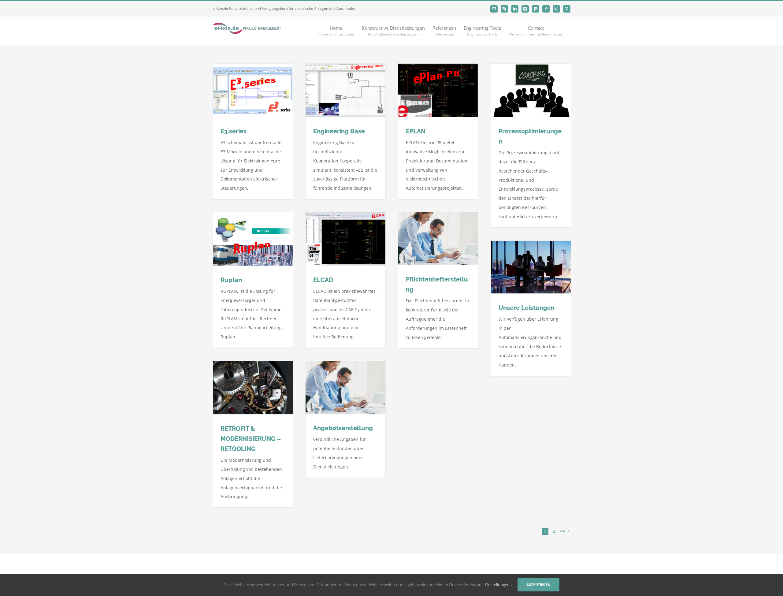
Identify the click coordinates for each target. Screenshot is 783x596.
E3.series (234, 131)
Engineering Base (339, 131)
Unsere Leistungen (527, 307)
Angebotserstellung (343, 428)
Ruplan (231, 280)
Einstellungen (497, 584)
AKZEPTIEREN (538, 584)
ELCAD (323, 280)
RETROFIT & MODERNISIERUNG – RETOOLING (251, 439)
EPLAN (415, 131)
